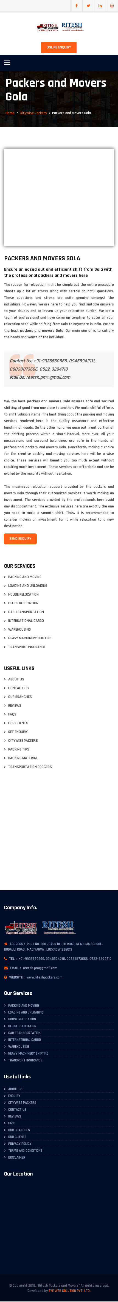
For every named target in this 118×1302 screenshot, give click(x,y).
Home (10, 113)
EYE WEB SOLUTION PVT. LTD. (70, 1291)
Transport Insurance (27, 647)
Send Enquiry (20, 538)
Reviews (14, 705)
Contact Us (18, 688)
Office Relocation (23, 603)
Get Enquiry (18, 732)
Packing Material (23, 758)
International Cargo (26, 621)
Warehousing (19, 629)
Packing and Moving (24, 577)
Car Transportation (26, 612)
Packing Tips (18, 749)
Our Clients (18, 723)
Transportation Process (30, 767)
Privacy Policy (20, 1144)
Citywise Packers (33, 113)
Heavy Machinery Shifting (30, 638)
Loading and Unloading (27, 586)
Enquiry (14, 1096)
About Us (16, 679)
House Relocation (23, 594)
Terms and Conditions (25, 1150)
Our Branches (20, 697)
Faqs (12, 714)
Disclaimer (16, 1157)
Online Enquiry (59, 47)
